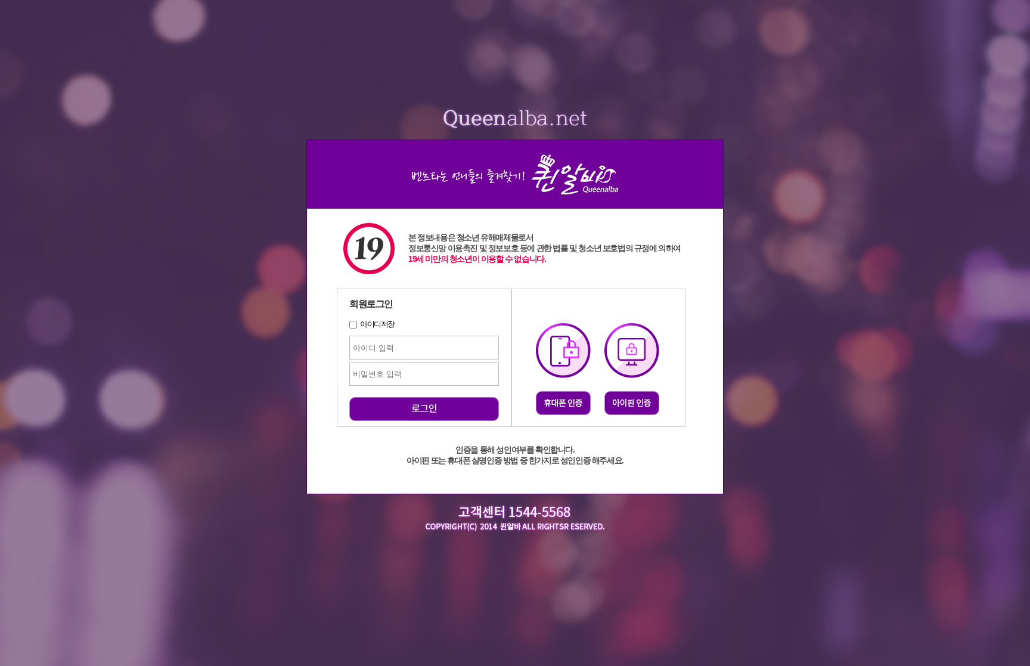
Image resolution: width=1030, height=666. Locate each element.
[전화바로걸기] (515, 541)
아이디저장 (377, 324)
